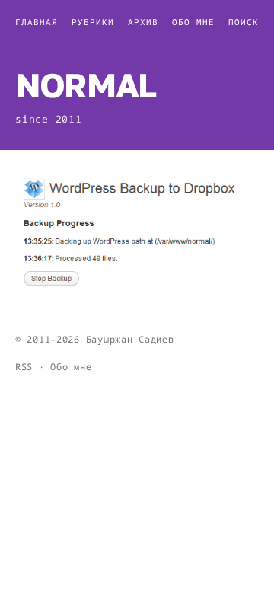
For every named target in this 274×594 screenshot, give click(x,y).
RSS (24, 366)
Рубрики (93, 21)
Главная (36, 21)
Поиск (243, 21)
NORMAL (85, 85)
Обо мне (193, 21)
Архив (143, 21)
